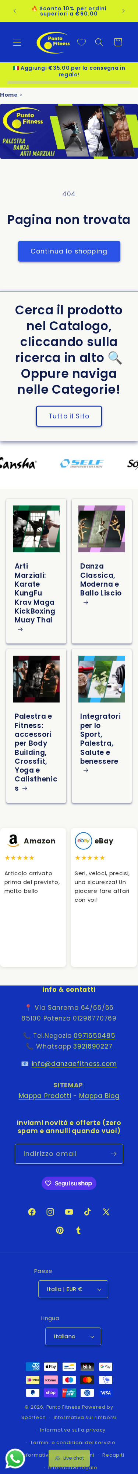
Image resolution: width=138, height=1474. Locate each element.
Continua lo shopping (69, 251)
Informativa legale (73, 1467)
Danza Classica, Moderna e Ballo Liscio (101, 580)
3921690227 (92, 1046)
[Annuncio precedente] (14, 11)
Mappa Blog (99, 1095)
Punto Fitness (63, 1407)
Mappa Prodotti (45, 1095)
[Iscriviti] (113, 1154)
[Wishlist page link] (81, 42)
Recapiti (113, 1455)
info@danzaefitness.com (74, 1063)
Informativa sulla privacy (73, 1430)
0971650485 (94, 1035)
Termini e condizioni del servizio (73, 1442)
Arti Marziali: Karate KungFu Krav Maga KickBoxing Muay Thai (35, 593)
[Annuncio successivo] (124, 11)
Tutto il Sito (69, 416)
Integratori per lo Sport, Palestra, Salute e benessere (100, 739)
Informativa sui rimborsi (85, 1417)
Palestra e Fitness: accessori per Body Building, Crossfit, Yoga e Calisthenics (36, 752)
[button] (17, 42)
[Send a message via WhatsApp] (15, 1458)
